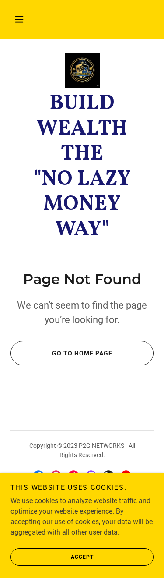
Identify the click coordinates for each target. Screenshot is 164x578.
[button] (19, 19)
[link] (82, 70)
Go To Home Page (82, 353)
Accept (82, 557)
